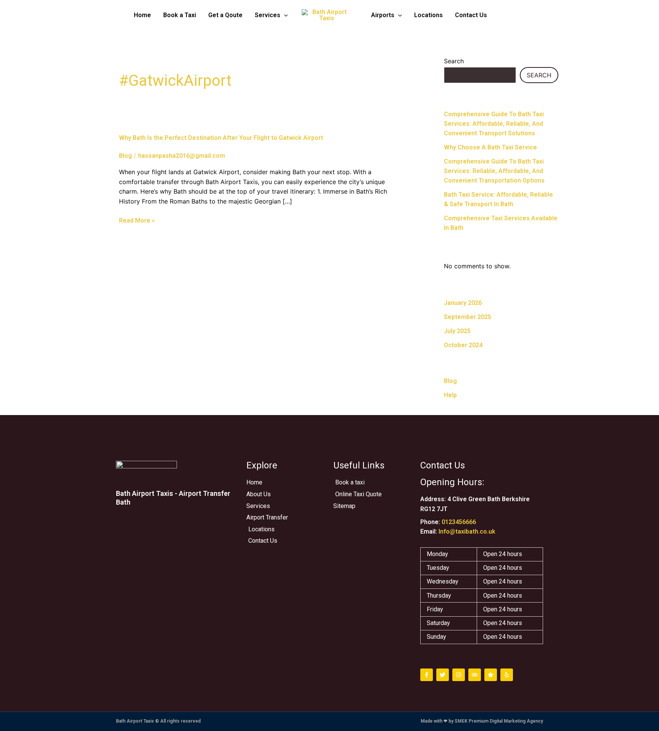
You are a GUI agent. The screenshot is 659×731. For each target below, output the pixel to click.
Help (450, 395)
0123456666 (459, 522)
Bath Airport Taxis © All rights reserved (158, 721)
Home (142, 15)
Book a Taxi (179, 15)
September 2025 (467, 317)
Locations (428, 15)
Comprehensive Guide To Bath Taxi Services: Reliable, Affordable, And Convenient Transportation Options (494, 171)
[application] (284, 15)
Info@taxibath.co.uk (467, 531)
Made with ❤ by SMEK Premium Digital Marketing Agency (482, 721)
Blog (125, 155)
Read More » (137, 221)
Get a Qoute (225, 15)
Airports (382, 15)
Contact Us (471, 15)
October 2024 (463, 345)
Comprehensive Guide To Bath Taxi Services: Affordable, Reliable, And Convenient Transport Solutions (494, 124)
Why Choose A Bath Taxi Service (490, 147)
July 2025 (457, 331)
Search (454, 61)
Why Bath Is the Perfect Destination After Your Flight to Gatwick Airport (221, 137)
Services (267, 15)
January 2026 (463, 302)
